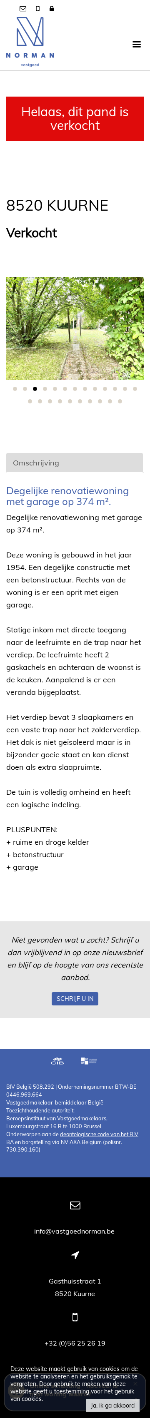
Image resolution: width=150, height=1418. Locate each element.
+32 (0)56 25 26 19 (75, 1343)
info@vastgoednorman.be (75, 1231)
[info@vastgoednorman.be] (24, 8)
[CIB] (57, 1062)
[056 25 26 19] (38, 8)
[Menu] (137, 43)
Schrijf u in (75, 999)
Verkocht (31, 233)
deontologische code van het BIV (99, 1134)
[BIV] (90, 1062)
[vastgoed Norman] (30, 44)
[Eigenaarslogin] (52, 8)
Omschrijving (36, 463)
